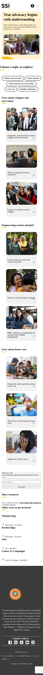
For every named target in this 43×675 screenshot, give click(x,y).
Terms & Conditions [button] (8, 656)
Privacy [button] (35, 656)
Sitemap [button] (4, 659)
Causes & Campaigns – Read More (16, 560)
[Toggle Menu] (38, 6)
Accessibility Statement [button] (23, 656)
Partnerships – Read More (13, 537)
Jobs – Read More (11, 548)
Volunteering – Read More (13, 525)
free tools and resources (30, 503)
